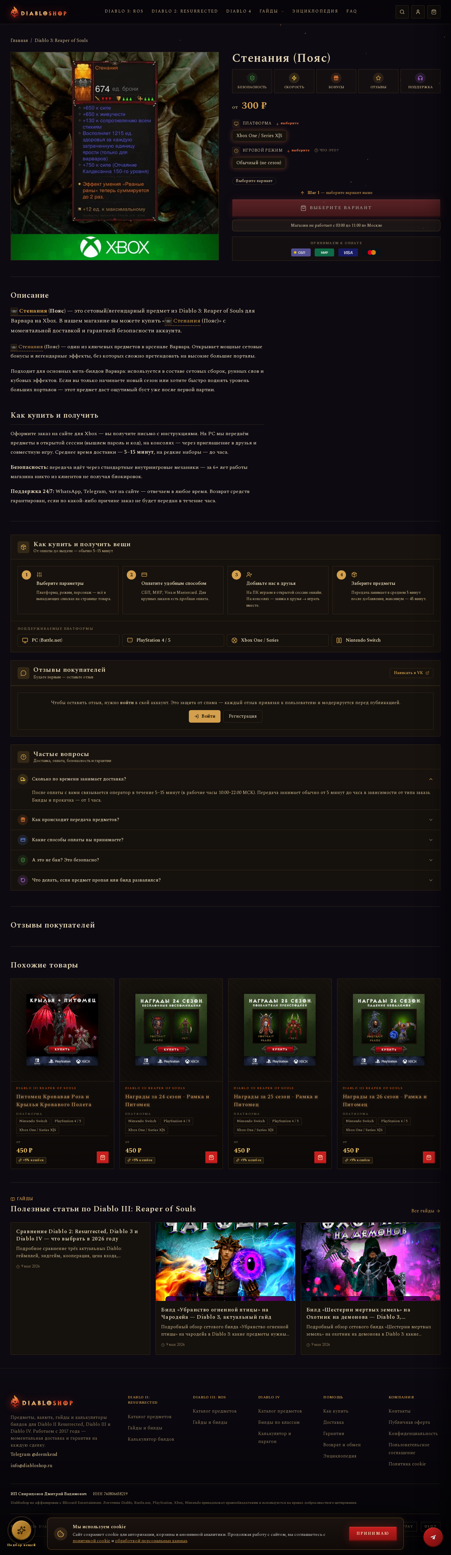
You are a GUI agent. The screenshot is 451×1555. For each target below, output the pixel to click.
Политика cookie (407, 1463)
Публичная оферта (409, 1422)
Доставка (333, 1422)
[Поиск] (402, 12)
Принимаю (373, 1534)
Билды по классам (279, 1422)
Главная (19, 40)
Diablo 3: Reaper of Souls (61, 40)
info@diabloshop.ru (31, 1465)
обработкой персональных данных (151, 1540)
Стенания (33, 310)
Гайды (269, 11)
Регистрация (243, 716)
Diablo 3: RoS (124, 11)
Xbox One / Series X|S (259, 135)
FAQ (351, 11)
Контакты (400, 1411)
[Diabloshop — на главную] (38, 12)
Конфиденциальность (413, 1433)
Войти (208, 716)
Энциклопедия (315, 11)
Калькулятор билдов (151, 1439)
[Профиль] (418, 12)
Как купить (336, 1411)
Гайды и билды (145, 1427)
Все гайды (422, 1211)
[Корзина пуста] (433, 12)
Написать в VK (408, 673)
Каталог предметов (150, 1416)
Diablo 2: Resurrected (185, 11)
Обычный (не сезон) (258, 162)
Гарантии (333, 1433)
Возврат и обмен (342, 1444)
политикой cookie (91, 1540)
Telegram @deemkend (34, 1454)
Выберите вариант (341, 208)
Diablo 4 (238, 11)
